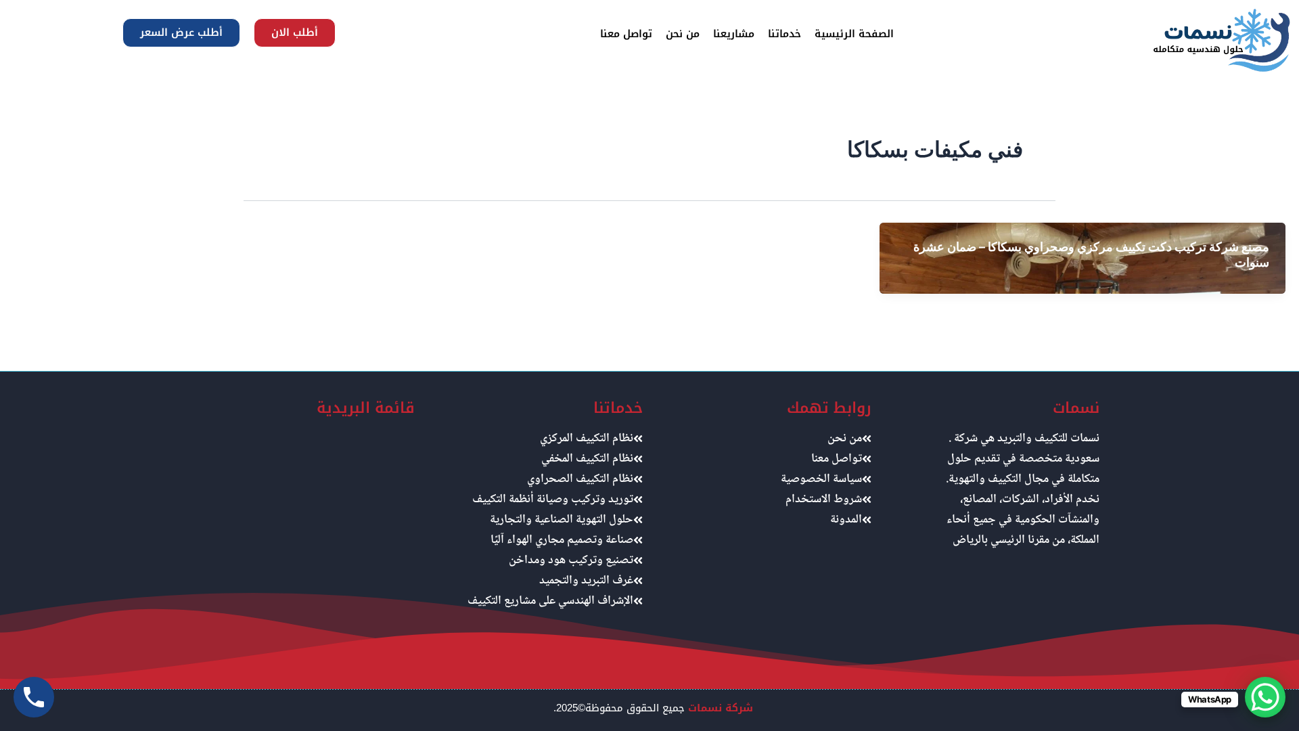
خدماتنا (784, 33)
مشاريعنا (733, 33)
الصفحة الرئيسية (854, 33)
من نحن (683, 33)
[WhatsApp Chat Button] (1265, 697)
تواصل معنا (626, 33)
